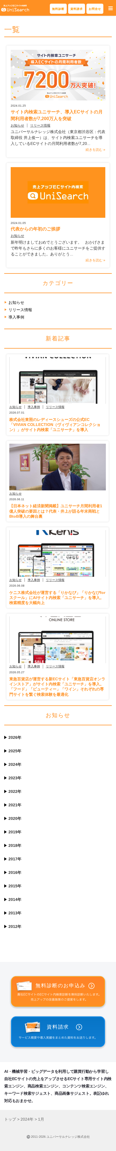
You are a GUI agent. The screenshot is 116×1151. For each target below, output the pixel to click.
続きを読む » (95, 150)
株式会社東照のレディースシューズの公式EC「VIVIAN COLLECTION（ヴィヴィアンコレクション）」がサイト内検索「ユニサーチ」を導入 (55, 424)
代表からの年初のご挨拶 (35, 228)
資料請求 (76, 8)
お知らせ (17, 125)
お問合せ (95, 8)
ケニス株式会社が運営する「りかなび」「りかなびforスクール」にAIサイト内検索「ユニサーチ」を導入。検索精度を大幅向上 (57, 597)
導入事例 (16, 317)
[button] (110, 8)
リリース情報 (40, 125)
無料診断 (58, 8)
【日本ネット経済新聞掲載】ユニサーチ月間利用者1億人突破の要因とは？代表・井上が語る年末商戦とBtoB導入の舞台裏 (55, 511)
